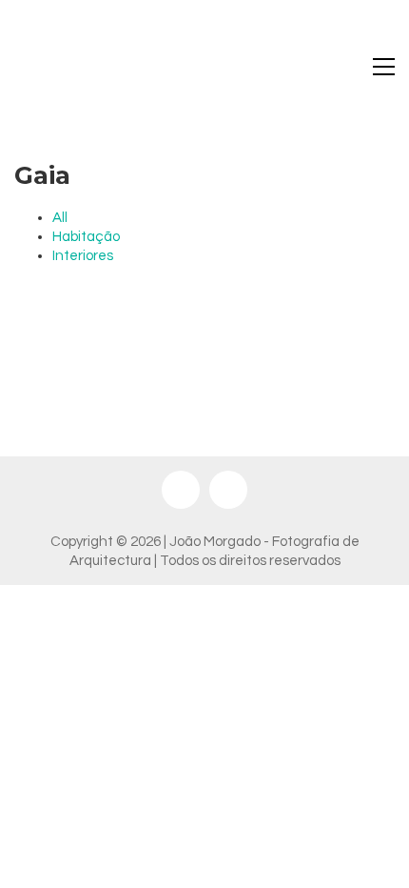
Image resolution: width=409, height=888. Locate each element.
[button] (384, 66)
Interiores (82, 256)
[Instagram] (181, 490)
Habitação (86, 237)
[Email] (228, 490)
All (60, 218)
